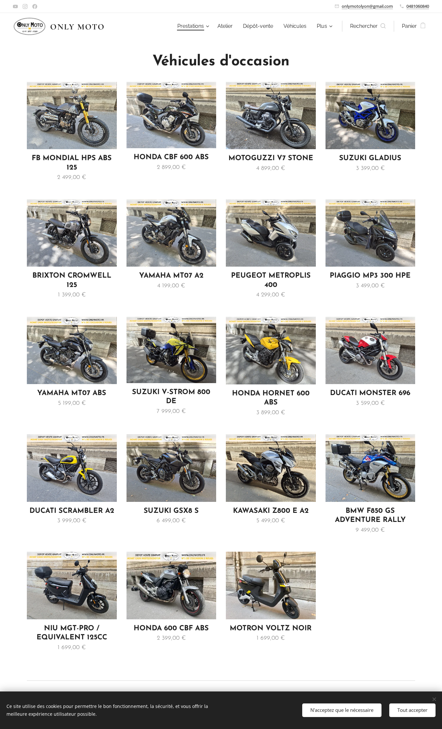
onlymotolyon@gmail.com (367, 6)
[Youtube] (15, 6)
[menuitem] (194, 26)
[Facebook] (35, 6)
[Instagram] (25, 6)
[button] (368, 26)
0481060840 (417, 6)
